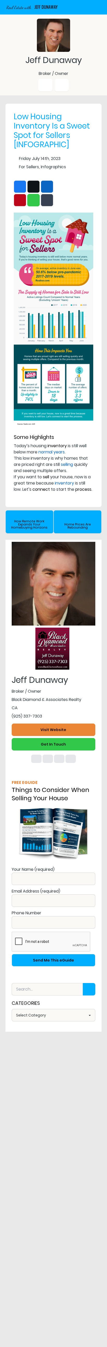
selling (67, 464)
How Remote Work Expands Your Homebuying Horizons (29, 524)
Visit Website (53, 729)
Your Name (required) (33, 869)
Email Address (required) (36, 891)
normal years (51, 452)
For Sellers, (29, 167)
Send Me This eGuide (53, 960)
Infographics (53, 167)
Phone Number (26, 913)
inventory (57, 446)
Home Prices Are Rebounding (77, 526)
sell (46, 477)
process (83, 489)
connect (41, 489)
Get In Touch (53, 744)
